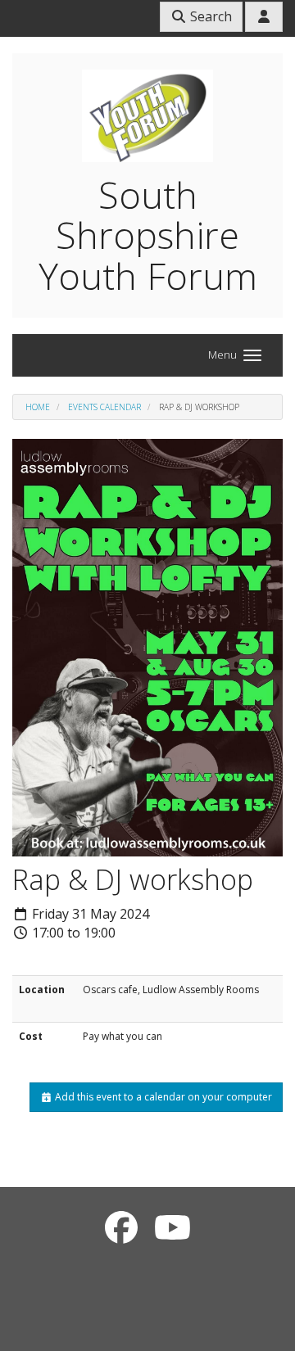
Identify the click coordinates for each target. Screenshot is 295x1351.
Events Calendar (104, 407)
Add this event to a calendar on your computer (162, 1097)
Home (37, 407)
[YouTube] (172, 1226)
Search (209, 16)
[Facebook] (121, 1226)
